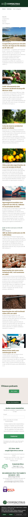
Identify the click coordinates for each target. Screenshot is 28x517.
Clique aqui (16, 466)
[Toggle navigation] (2, 3)
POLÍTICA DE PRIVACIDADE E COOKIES (13, 511)
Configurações (19, 514)
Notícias (9, 9)
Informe (4, 22)
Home (3, 9)
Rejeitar (10, 514)
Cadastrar (14, 436)
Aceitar (4, 514)
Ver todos (14, 391)
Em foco (4, 20)
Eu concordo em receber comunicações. (11, 420)
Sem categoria (6, 23)
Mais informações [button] (12, 402)
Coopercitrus (5, 19)
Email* (5, 414)
